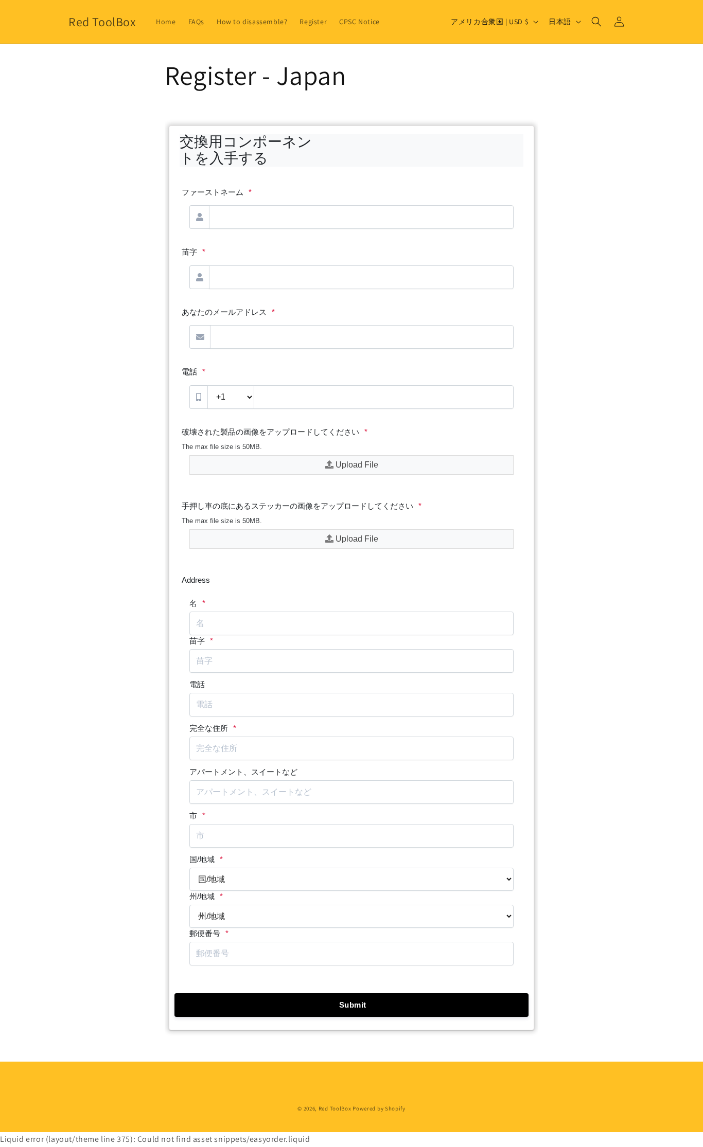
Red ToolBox (335, 1108)
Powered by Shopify (379, 1108)
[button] (596, 21)
